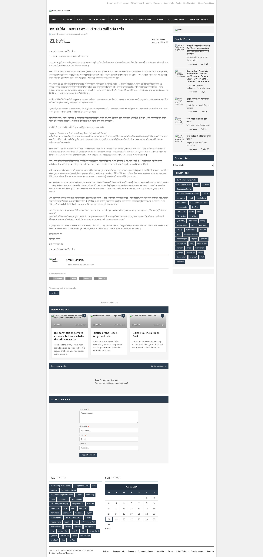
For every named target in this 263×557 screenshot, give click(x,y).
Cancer (205, 194)
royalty (202, 221)
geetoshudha (182, 203)
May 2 (203, 92)
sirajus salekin (182, 225)
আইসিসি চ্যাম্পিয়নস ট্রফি (191, 234)
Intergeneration (182, 207)
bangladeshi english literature (188, 194)
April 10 (204, 129)
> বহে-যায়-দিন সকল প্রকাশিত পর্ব (61, 51)
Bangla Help (169, 3)
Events (131, 551)
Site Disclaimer (189, 3)
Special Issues (197, 551)
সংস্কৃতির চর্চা (193, 257)
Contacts (157, 3)
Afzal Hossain (64, 42)
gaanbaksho (201, 198)
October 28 (205, 149)
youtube (203, 230)
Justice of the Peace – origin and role (106, 334)
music (191, 212)
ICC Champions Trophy (199, 203)
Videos (148, 3)
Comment (84, 409)
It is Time (195, 207)
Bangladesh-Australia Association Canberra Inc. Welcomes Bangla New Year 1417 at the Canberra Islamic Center (198, 76)
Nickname (84, 426)
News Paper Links (206, 3)
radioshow (193, 221)
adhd (197, 184)
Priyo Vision (181, 216)
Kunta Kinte (181, 212)
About (126, 3)
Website (82, 443)
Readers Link (118, 551)
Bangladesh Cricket (184, 189)
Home (109, 3)
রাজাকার (200, 252)
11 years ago (158, 325)
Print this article (158, 39)
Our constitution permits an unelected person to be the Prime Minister (69, 336)
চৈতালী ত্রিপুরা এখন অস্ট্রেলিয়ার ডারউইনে (198, 100)
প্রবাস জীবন (204, 239)
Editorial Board (137, 3)
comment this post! (119, 383)
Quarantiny (181, 221)
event (191, 198)
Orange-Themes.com (67, 553)
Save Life (160, 551)
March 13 (204, 64)
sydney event (191, 230)
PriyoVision (193, 216)
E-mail (82, 435)
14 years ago (119, 325)
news (199, 212)
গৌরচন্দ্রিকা (194, 239)
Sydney (179, 230)
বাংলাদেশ (189, 248)
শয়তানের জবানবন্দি (181, 257)
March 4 (204, 112)
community (181, 198)
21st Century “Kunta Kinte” (186, 180)
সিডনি (202, 257)
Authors (117, 3)
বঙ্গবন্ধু (191, 243)
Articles (58, 325)
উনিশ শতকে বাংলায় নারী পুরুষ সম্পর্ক (197, 120)
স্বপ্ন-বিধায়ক (180, 261)
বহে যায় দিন (54, 293)
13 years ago (80, 325)
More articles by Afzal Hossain (81, 265)
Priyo (170, 551)
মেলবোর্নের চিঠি (191, 252)
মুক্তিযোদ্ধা (180, 252)
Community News (145, 551)
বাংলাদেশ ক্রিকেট (199, 248)
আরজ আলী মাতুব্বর (182, 239)
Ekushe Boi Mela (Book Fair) (145, 334)
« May (108, 528)
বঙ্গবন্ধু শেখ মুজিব (202, 243)
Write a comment (158, 366)
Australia (205, 184)
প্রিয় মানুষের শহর (181, 243)
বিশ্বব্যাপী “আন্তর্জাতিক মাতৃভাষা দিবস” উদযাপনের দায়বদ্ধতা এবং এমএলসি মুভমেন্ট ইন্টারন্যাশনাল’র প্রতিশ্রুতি (198, 49)
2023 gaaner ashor (184, 184)
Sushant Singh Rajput (199, 225)
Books (178, 3)
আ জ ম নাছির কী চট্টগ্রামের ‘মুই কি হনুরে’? (199, 137)
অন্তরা (178, 234)
